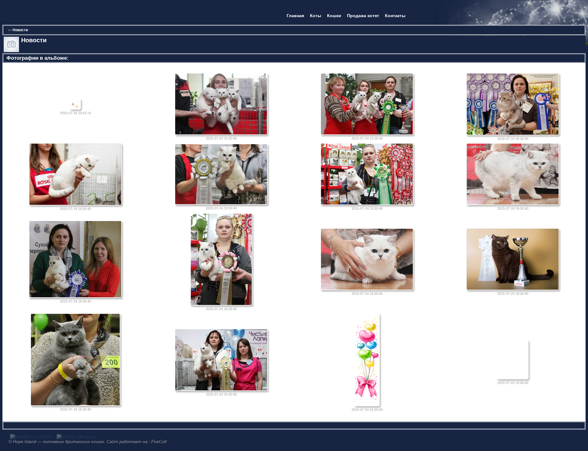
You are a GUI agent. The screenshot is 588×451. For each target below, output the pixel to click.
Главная (295, 15)
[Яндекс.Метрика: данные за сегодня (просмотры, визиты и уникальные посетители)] (77, 436)
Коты (315, 15)
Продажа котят (363, 15)
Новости (20, 30)
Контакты (395, 15)
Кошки (334, 15)
